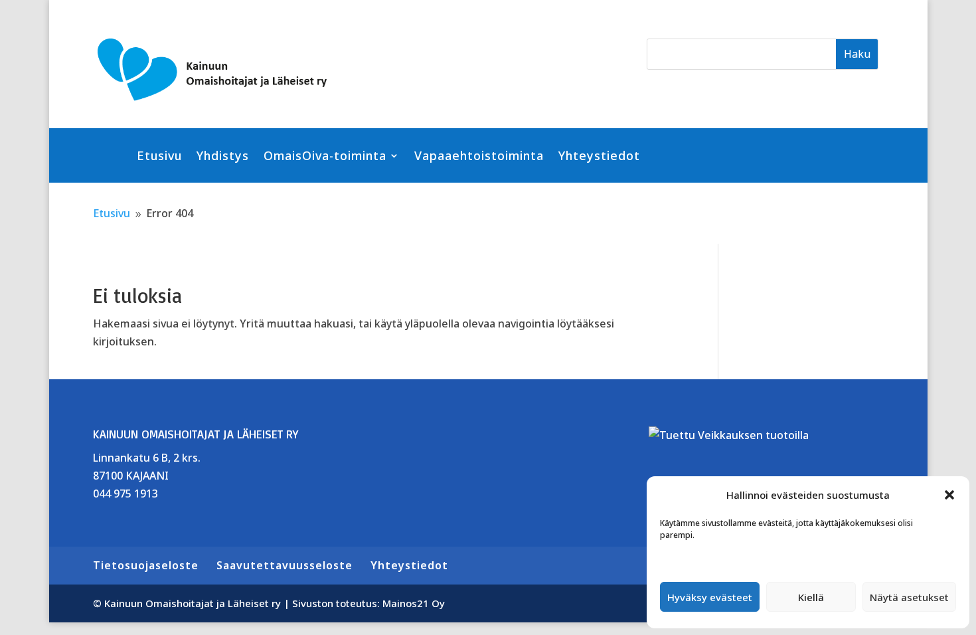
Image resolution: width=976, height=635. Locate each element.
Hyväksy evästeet (709, 597)
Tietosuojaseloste (146, 565)
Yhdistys (223, 157)
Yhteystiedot (599, 157)
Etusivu (159, 157)
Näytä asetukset (909, 597)
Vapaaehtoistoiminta (479, 157)
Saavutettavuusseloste (284, 565)
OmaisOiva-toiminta (325, 157)
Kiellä (811, 597)
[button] (949, 494)
